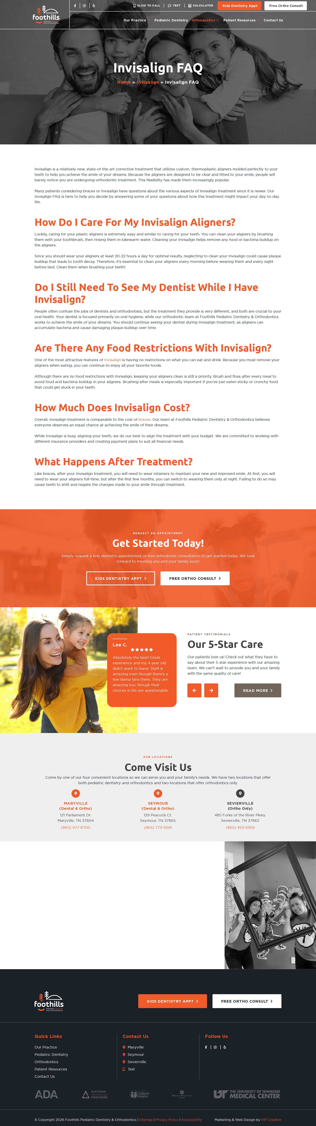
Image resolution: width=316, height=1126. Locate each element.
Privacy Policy (166, 1119)
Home (124, 82)
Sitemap (146, 1119)
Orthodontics (203, 20)
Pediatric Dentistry (171, 20)
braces (144, 419)
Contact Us (273, 20)
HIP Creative (271, 1119)
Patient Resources (239, 20)
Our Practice (135, 20)
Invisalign (148, 82)
